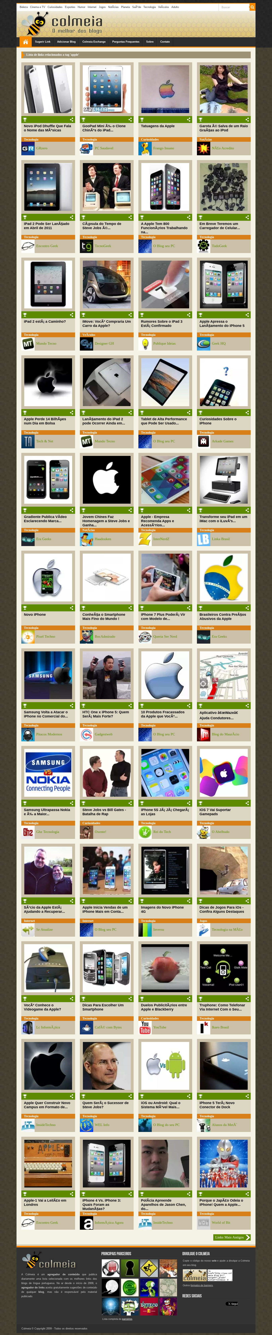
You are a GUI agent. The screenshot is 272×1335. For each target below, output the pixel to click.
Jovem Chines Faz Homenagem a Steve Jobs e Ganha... (106, 521)
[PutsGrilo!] (149, 1295)
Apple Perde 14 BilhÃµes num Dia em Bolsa (45, 421)
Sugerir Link (42, 41)
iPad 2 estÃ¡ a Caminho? (45, 321)
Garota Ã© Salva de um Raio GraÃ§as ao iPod (224, 128)
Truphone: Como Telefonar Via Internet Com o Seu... (222, 1007)
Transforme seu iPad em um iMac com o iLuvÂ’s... (223, 519)
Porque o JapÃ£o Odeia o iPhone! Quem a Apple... (221, 1202)
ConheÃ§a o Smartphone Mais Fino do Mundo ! (103, 617)
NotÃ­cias (113, 7)
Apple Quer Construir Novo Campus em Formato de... (47, 1105)
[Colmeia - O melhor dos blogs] (35, 35)
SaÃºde (136, 7)
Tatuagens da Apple (158, 126)
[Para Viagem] (149, 1276)
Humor (81, 7)
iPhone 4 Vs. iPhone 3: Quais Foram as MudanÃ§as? (101, 1204)
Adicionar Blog (66, 41)
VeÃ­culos (163, 7)
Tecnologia (149, 7)
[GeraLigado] (130, 1314)
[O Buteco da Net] (149, 1314)
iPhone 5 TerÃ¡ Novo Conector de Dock (217, 1105)
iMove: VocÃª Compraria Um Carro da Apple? (106, 324)
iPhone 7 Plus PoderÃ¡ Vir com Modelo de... (163, 617)
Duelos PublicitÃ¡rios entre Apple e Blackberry (164, 1007)
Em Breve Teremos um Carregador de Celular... (220, 226)
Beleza (24, 7)
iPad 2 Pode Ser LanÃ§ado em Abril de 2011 (46, 226)
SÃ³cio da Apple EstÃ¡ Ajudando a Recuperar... (44, 909)
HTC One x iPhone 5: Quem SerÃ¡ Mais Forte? (105, 714)
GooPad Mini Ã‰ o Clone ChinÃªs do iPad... (104, 128)
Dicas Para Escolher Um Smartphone (103, 1007)
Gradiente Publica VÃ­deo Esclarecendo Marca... (45, 519)
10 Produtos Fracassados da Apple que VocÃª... (163, 714)
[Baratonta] (168, 1314)
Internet (92, 7)
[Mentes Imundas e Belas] (110, 1295)
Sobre (150, 41)
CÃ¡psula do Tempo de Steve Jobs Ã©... (101, 226)
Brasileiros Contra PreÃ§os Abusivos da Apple (223, 617)
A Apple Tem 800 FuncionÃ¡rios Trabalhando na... (164, 228)
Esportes (70, 7)
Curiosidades (55, 7)
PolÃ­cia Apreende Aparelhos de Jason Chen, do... (163, 1204)
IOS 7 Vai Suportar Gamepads (215, 812)
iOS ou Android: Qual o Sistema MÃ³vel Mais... (160, 1105)
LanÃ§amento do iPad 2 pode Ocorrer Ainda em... (103, 421)
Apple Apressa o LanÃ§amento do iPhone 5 (222, 324)
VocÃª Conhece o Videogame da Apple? (42, 1007)
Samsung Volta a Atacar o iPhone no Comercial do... (46, 714)
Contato (165, 41)
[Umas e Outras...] (168, 1295)
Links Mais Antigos (229, 1237)
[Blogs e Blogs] (130, 1295)
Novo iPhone (35, 615)
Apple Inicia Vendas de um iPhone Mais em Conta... (105, 909)
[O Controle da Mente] (110, 1314)
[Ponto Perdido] (130, 1276)
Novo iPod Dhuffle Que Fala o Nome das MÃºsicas (47, 128)
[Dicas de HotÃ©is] (110, 1276)
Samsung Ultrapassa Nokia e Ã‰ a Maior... (47, 812)
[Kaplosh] (168, 1276)
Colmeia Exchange (94, 41)
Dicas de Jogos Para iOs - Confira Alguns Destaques (222, 909)
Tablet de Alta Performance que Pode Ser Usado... (164, 421)
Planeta (125, 7)
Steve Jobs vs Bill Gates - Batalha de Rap (104, 812)
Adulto (175, 7)
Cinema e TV (37, 7)
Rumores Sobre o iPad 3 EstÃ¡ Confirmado (161, 324)
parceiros (127, 1319)
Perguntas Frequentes (125, 41)
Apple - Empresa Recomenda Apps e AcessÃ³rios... (157, 521)
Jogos (102, 7)
